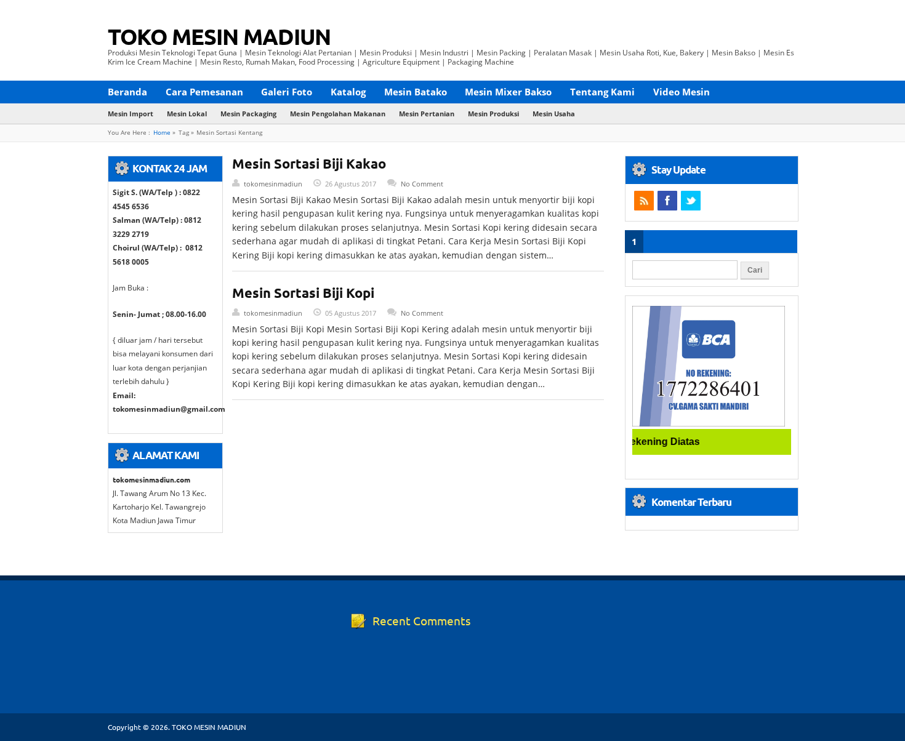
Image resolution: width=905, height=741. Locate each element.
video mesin (681, 92)
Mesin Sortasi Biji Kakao (309, 163)
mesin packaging (248, 113)
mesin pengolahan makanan (337, 113)
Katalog (348, 92)
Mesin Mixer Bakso (508, 92)
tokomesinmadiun (273, 183)
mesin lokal (187, 113)
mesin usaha (554, 113)
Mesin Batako (415, 92)
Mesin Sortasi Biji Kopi (303, 292)
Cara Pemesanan (204, 92)
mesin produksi (493, 113)
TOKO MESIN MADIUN (219, 36)
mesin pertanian (426, 113)
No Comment (422, 183)
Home (162, 133)
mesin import (130, 113)
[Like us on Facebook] (667, 200)
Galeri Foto (286, 92)
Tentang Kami (602, 92)
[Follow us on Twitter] (691, 200)
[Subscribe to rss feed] (644, 200)
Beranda (127, 92)
